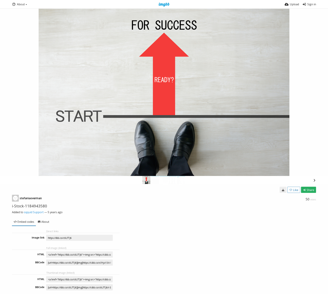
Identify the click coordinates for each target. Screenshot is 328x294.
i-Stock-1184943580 (29, 205)
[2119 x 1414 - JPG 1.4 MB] (283, 190)
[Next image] (314, 180)
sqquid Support (34, 212)
